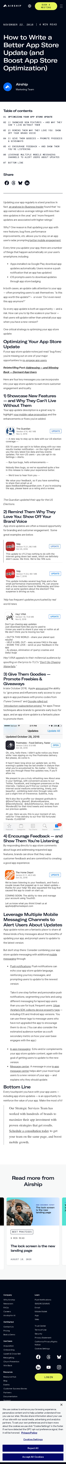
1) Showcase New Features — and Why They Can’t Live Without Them (35, 124)
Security (38, 1333)
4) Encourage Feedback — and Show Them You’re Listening (33, 148)
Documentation (10, 1396)
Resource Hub (9, 1376)
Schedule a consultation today (29, 1130)
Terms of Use (40, 1329)
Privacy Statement (43, 1337)
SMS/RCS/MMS (42, 1303)
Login (48, 1377)
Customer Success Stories (15, 1388)
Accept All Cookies (32, 1456)
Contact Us (8, 1326)
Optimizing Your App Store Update (30, 117)
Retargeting (8, 1357)
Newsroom (8, 1303)
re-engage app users (35, 360)
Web (37, 1319)
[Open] (61, 6)
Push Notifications (43, 1299)
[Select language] (29, 6)
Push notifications (20, 966)
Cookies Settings (42, 1348)
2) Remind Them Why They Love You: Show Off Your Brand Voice (34, 132)
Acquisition (8, 1346)
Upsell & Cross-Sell (12, 1353)
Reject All (33, 1448)
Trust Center (40, 1326)
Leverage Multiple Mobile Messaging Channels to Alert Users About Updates (33, 156)
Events (6, 1384)
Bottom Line (15, 163)
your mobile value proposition (30, 414)
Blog (5, 1380)
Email (37, 1307)
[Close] (61, 1404)
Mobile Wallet (41, 1311)
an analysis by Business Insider (26, 206)
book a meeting (46, 6)
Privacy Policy (29, 1432)
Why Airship (9, 1299)
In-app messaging (20, 1049)
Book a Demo (9, 1334)
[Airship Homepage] (12, 6)
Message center (19, 1066)
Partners (7, 1392)
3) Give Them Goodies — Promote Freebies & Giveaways (35, 140)
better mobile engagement (45, 240)
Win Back (7, 1365)
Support (7, 1400)
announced (42, 688)
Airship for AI (9, 1315)
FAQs (6, 1307)
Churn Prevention (11, 1361)
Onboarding (9, 1349)
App (37, 1315)
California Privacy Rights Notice (46, 1343)
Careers (7, 1311)
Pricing (6, 1330)
